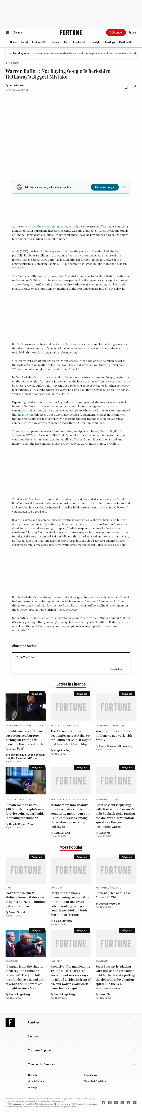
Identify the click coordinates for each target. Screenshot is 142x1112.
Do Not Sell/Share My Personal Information (50, 1101)
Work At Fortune (36, 1081)
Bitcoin (25, 799)
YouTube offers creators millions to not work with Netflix (114, 735)
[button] (13, 42)
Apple (102, 230)
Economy (12, 726)
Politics (57, 961)
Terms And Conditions (95, 1081)
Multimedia (125, 42)
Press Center (90, 1075)
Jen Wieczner (17, 85)
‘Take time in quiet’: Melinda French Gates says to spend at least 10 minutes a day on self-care (26, 899)
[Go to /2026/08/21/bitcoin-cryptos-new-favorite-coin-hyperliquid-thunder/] (26, 780)
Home (13, 42)
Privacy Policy (91, 1099)
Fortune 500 (39, 42)
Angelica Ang (62, 750)
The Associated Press (24, 758)
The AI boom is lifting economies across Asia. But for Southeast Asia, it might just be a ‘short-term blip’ (71, 737)
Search (18, 32)
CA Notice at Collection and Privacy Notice (20, 1101)
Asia (54, 726)
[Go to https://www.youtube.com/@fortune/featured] (134, 1102)
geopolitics (70, 726)
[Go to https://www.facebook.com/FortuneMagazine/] (103, 1102)
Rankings (109, 42)
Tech (66, 42)
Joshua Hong (62, 833)
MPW (8, 888)
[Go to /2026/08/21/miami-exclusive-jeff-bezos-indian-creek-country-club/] (71, 780)
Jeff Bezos (79, 799)
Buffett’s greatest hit (54, 251)
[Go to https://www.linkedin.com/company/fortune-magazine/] (116, 1102)
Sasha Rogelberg (19, 994)
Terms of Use (78, 1099)
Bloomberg (125, 746)
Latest (24, 42)
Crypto (11, 799)
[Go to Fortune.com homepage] (71, 32)
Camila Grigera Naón (21, 824)
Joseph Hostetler (109, 904)
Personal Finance (108, 888)
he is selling (26, 414)
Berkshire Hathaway (33, 226)
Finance (55, 42)
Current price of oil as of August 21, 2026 (113, 895)
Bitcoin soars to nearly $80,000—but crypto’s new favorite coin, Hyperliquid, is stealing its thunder (25, 811)
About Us (32, 1075)
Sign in (132, 32)
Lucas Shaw (106, 746)
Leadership (79, 42)
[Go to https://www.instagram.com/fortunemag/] (122, 1102)
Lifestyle (95, 42)
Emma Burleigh (63, 921)
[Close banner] (124, 187)
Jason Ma (104, 833)
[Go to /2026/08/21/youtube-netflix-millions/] (116, 707)
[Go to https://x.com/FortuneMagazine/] (110, 1102)
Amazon (17, 435)
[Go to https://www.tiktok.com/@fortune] (128, 1102)
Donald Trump (33, 726)
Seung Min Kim (17, 755)
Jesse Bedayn (36, 755)
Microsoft (106, 431)
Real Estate (59, 799)
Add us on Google (105, 187)
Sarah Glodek (17, 912)
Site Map (32, 1087)
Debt (116, 799)
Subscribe (116, 32)
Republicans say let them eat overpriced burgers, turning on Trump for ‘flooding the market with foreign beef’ (24, 739)
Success (57, 888)
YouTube (119, 726)
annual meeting (57, 226)
